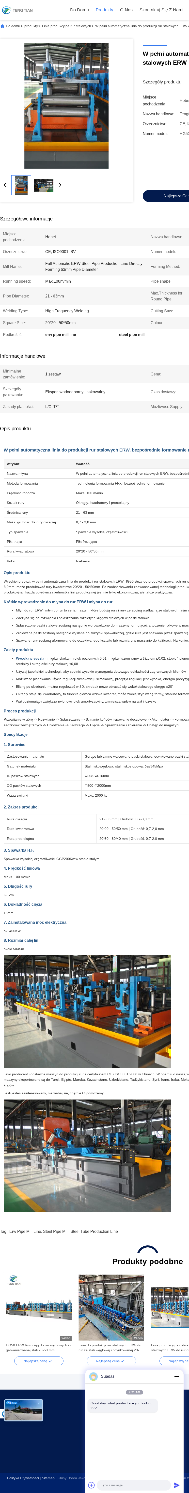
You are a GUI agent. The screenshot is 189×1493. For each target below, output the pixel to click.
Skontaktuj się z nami (161, 10)
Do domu (79, 10)
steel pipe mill (55, 1231)
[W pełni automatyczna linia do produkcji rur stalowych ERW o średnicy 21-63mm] (66, 106)
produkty (104, 10)
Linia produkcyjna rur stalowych (66, 26)
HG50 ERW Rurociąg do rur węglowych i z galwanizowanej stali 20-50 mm (39, 1347)
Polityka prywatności (23, 1478)
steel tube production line (94, 1231)
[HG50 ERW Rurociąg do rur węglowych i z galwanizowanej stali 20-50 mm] (39, 1308)
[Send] (177, 1485)
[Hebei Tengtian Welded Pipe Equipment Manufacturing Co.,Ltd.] (17, 10)
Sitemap (48, 1478)
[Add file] (91, 1485)
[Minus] (177, 1376)
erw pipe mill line (25, 1231)
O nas (126, 10)
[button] (12, 1316)
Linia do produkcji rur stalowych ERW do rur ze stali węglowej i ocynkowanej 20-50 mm (111, 1348)
